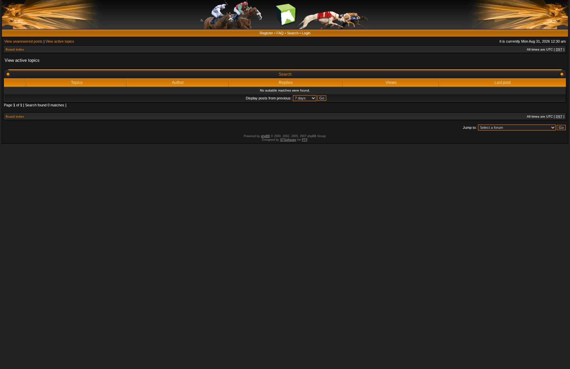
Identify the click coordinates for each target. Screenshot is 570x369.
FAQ (280, 33)
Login (306, 33)
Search (293, 33)
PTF (304, 139)
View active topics (60, 41)
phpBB (265, 136)
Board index (15, 49)
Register (266, 33)
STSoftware (288, 139)
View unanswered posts (23, 41)
